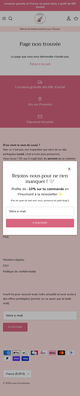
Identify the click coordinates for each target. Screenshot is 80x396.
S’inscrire (40, 223)
